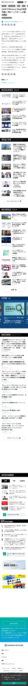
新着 (3, 653)
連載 (3, 660)
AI (18, 5)
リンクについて (14, 670)
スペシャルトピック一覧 (14, 201)
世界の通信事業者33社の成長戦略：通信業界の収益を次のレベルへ (15, 526)
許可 (14, 683)
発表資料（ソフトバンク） (9, 82)
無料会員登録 (20, 2)
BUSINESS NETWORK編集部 (11, 21)
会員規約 (21, 670)
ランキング (4, 657)
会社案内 (14, 668)
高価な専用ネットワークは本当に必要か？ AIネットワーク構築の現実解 (15, 535)
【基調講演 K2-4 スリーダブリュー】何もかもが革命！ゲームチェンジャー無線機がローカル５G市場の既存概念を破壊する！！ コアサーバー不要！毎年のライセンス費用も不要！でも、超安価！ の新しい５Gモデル (15, 541)
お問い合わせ (6, 670)
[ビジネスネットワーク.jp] (8, 2)
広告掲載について (21, 668)
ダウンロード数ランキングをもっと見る (15, 554)
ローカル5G (11, 5)
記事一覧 (14, 289)
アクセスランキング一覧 (12, 514)
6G (23, 5)
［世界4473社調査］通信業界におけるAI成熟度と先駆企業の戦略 (15, 530)
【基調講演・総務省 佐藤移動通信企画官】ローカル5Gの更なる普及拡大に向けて (15, 548)
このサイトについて (6, 668)
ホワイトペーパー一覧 (14, 438)
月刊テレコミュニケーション (8, 663)
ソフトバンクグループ (6, 17)
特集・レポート (5, 650)
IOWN (4, 5)
